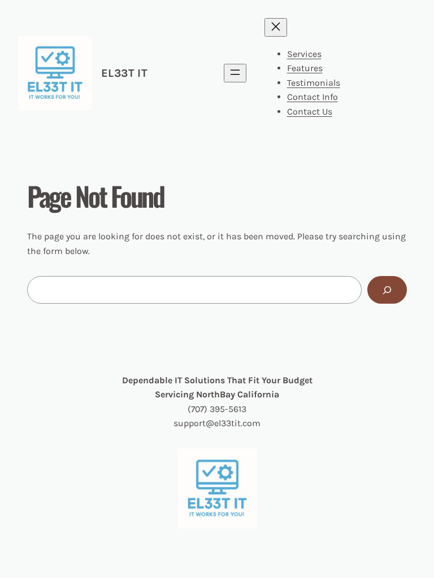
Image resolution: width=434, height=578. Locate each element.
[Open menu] (235, 73)
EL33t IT (124, 73)
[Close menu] (275, 27)
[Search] (387, 290)
